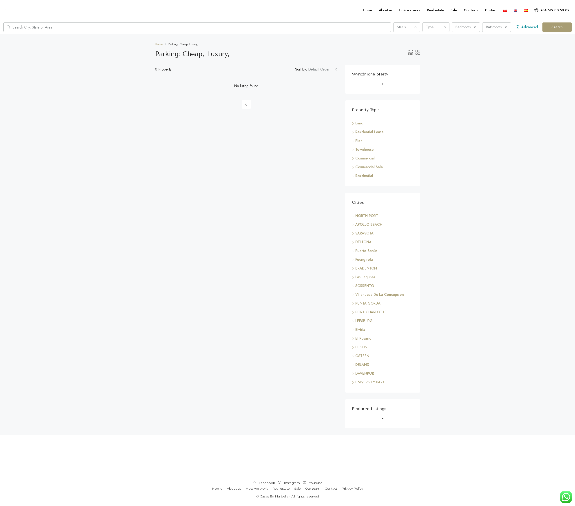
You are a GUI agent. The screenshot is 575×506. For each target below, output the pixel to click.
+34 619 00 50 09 (554, 10)
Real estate (435, 10)
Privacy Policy (352, 488)
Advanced (529, 27)
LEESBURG (364, 320)
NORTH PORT (366, 215)
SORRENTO (364, 285)
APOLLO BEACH (368, 224)
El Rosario (363, 338)
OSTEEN (362, 355)
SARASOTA (364, 233)
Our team (471, 10)
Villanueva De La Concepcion (379, 294)
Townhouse (364, 149)
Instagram (292, 483)
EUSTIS (361, 347)
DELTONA (363, 242)
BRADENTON (366, 268)
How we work (409, 10)
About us (385, 10)
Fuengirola (364, 259)
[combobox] (406, 27)
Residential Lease (369, 132)
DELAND (362, 364)
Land (359, 123)
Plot (358, 140)
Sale (454, 10)
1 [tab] (385, 86)
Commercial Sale (369, 167)
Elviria (360, 329)
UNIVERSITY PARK (370, 382)
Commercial (365, 158)
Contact (491, 10)
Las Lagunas (365, 277)
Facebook (267, 483)
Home (367, 10)
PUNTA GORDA (367, 303)
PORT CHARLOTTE (371, 312)
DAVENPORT (365, 373)
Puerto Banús (366, 250)
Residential (364, 175)
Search (557, 27)
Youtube (315, 483)
